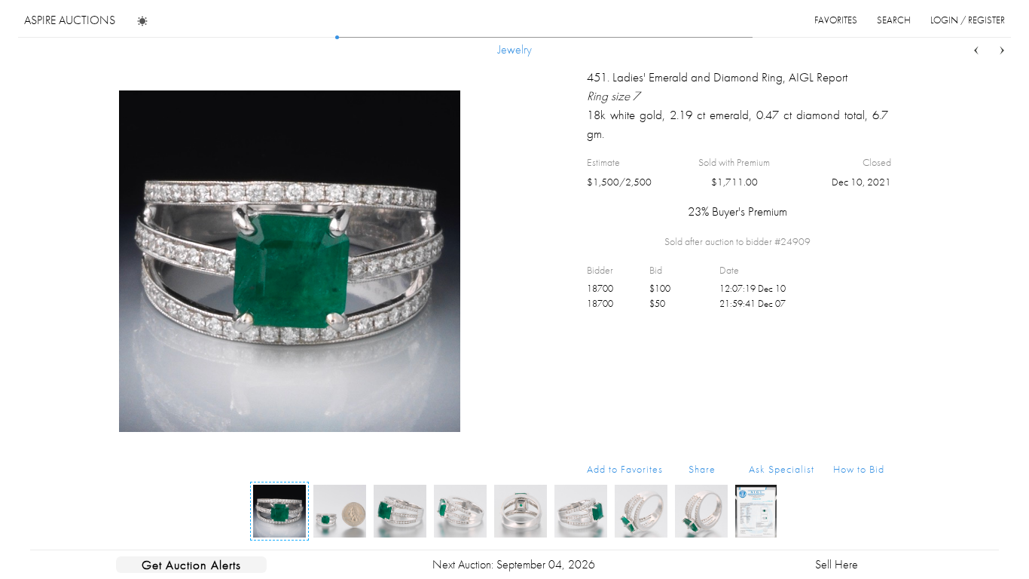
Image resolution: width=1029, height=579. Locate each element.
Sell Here (836, 564)
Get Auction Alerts (191, 564)
